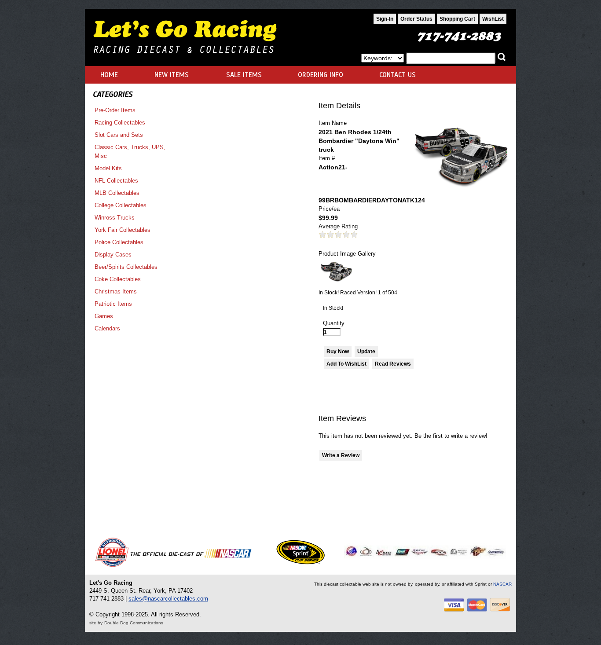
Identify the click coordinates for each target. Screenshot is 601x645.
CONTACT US (397, 74)
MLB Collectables (117, 193)
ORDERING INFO (320, 74)
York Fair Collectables (122, 230)
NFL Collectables (116, 180)
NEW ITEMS (171, 74)
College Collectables (121, 205)
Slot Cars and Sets (119, 135)
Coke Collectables (118, 279)
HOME (109, 74)
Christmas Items (116, 291)
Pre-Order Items (115, 110)
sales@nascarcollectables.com (168, 598)
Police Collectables (119, 242)
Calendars (107, 328)
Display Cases (113, 254)
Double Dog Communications (133, 622)
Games (104, 316)
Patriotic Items (113, 304)
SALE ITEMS (244, 74)
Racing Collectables (120, 122)
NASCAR (502, 584)
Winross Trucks (115, 217)
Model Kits (108, 168)
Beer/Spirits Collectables (126, 267)
